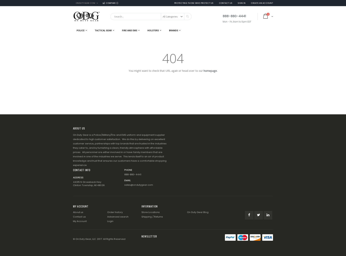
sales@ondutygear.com (138, 185)
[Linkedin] (268, 215)
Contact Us (225, 3)
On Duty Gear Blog (198, 212)
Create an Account (262, 3)
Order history (115, 212)
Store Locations (150, 212)
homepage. (211, 70)
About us (78, 212)
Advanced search (117, 216)
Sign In (241, 3)
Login (110, 221)
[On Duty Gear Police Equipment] (86, 16)
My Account (80, 221)
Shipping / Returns (152, 216)
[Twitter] (258, 215)
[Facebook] (249, 215)
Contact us (79, 216)
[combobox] (151, 16)
